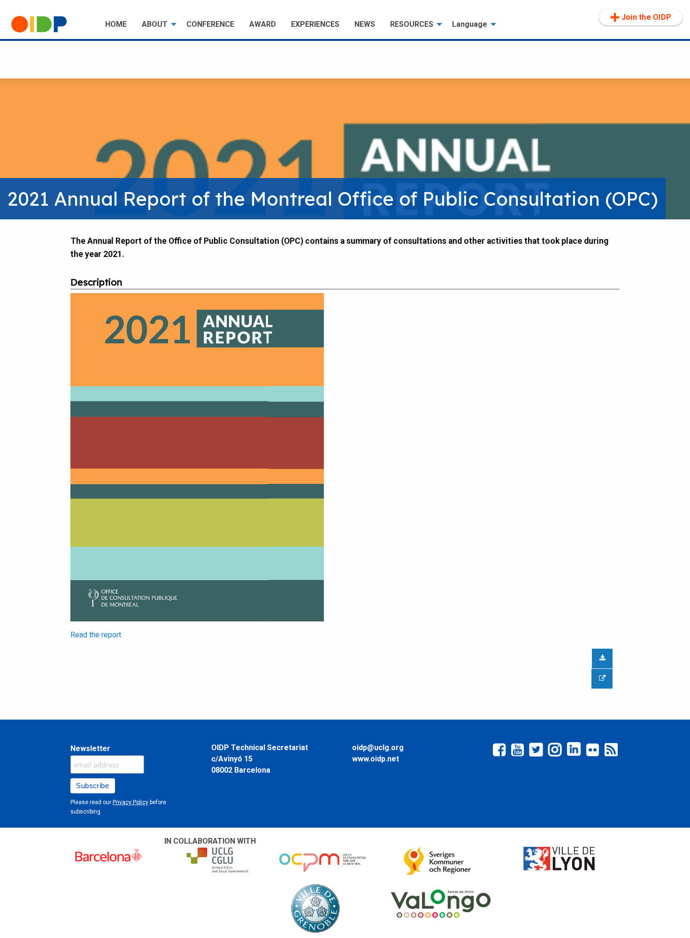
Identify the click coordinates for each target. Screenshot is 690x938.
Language (469, 24)
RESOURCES (411, 24)
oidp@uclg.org (378, 747)
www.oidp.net (375, 758)
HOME (116, 24)
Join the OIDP (646, 17)
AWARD (262, 24)
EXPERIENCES (315, 24)
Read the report (95, 634)
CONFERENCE (210, 24)
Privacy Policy (130, 802)
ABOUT (155, 24)
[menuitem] (51, 24)
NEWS (364, 24)
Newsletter (90, 748)
